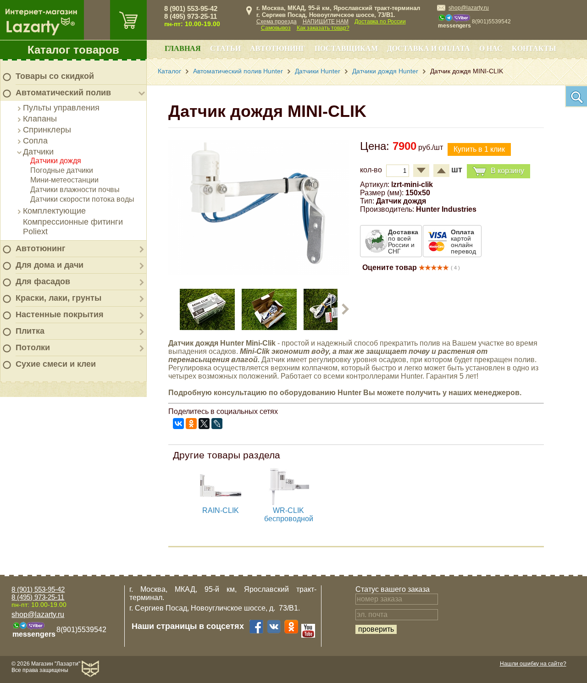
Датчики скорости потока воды (82, 199)
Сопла (35, 140)
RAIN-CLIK (220, 510)
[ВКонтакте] (178, 423)
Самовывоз (276, 28)
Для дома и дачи (49, 265)
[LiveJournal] (216, 423)
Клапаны (40, 118)
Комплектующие (54, 210)
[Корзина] (128, 20)
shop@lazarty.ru (469, 8)
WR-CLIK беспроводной (288, 515)
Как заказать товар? (323, 28)
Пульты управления (61, 107)
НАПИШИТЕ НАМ (326, 21)
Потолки (33, 347)
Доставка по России (380, 21)
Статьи (225, 48)
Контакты (534, 48)
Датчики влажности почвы (75, 189)
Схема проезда (276, 21)
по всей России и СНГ (403, 241)
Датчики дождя (55, 161)
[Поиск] (576, 96)
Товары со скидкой (55, 76)
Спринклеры (47, 129)
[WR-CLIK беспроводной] (288, 504)
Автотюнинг (41, 248)
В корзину (507, 171)
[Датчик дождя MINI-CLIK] (258, 272)
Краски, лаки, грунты (58, 298)
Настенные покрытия (60, 314)
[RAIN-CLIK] (220, 504)
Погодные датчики (61, 170)
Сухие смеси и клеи (56, 364)
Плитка (30, 331)
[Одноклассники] (191, 423)
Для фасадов (43, 281)
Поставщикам (346, 48)
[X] (204, 423)
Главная (183, 48)
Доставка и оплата (428, 48)
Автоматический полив (63, 92)
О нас (491, 48)
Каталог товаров (73, 50)
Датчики (38, 151)
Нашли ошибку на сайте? (533, 664)
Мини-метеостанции (64, 180)
